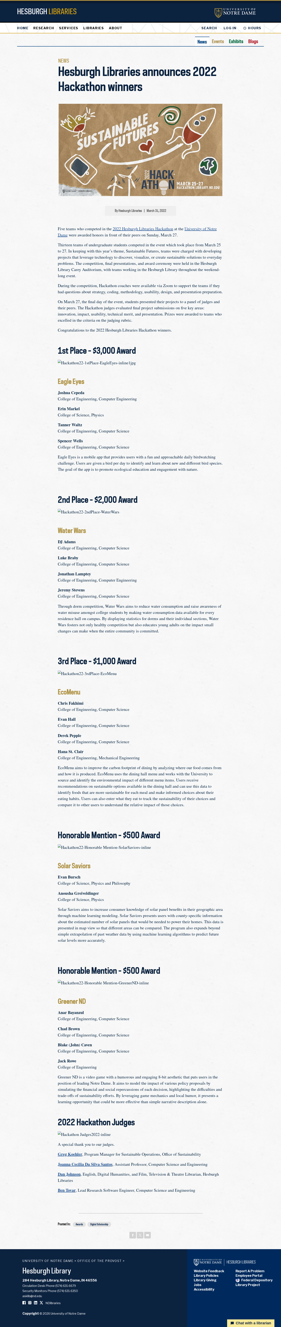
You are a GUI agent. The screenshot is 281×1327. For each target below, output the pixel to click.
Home (22, 28)
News (202, 41)
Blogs (253, 41)
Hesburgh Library (46, 1270)
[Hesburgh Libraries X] (41, 1303)
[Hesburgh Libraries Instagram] (29, 1303)
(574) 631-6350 (67, 1291)
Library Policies (206, 1276)
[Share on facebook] (132, 1235)
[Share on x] (140, 1235)
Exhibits (236, 41)
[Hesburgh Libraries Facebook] (24, 1303)
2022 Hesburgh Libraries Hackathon (143, 228)
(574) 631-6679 (65, 1285)
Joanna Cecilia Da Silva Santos (85, 1164)
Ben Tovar (67, 1190)
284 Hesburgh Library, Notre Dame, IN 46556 (59, 1280)
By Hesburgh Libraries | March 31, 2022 (140, 211)
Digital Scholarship (99, 1224)
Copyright (30, 1313)
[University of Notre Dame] (235, 13)
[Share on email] (147, 1235)
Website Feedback (209, 1271)
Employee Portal (249, 1276)
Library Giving (205, 1280)
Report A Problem (250, 1271)
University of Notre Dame (47, 1261)
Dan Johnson (69, 1174)
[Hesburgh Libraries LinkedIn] (35, 1303)
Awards (79, 1224)
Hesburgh (47, 11)
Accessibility (204, 1289)
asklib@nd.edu (32, 1296)
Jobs (197, 1285)
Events (218, 41)
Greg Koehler (70, 1154)
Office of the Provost (99, 1261)
